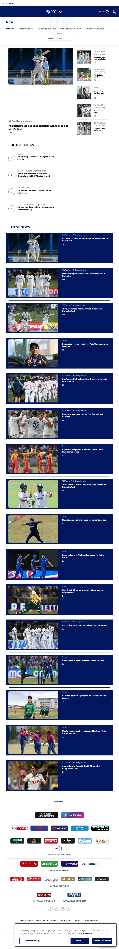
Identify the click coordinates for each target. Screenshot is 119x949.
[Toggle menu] (4, 12)
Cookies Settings (32, 940)
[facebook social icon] (50, 908)
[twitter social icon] (68, 908)
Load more (58, 802)
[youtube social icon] (56, 908)
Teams (59, 34)
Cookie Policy (85, 933)
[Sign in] (114, 12)
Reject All (80, 940)
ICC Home (9, 3)
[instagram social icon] (62, 908)
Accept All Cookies (102, 940)
